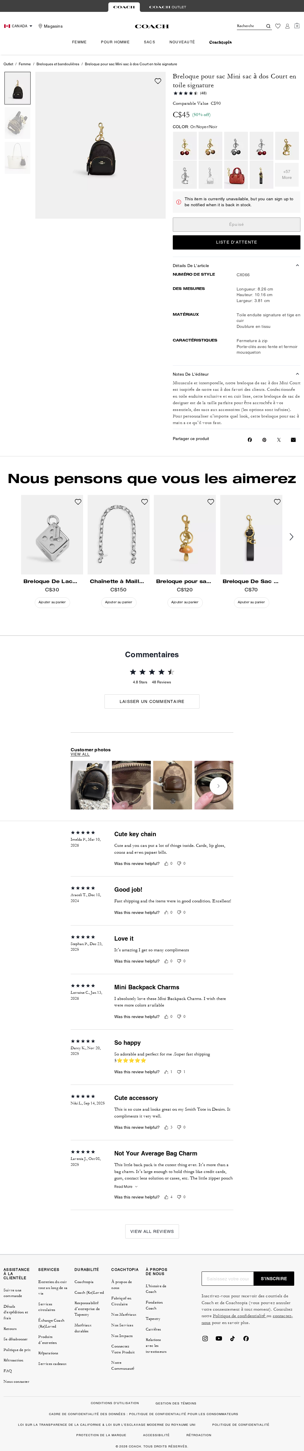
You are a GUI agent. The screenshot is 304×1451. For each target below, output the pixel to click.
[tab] (124, 7)
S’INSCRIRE (274, 1278)
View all (80, 754)
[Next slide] (218, 786)
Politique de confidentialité (240, 1316)
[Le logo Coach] (152, 26)
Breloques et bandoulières (58, 64)
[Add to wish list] (157, 81)
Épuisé (236, 224)
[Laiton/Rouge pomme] (185, 145)
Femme (25, 64)
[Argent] (185, 174)
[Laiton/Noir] (261, 174)
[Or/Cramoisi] (236, 174)
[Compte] (287, 26)
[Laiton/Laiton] (210, 145)
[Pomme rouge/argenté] (261, 145)
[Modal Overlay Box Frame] (215, 1380)
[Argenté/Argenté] (236, 145)
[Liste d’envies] (277, 26)
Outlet (8, 64)
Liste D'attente (236, 242)
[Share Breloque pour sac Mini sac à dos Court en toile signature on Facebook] (250, 439)
